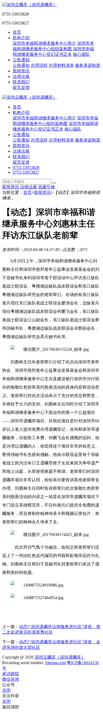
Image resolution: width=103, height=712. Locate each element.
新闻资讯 (21, 71)
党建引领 (46, 187)
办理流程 (39, 65)
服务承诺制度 (87, 65)
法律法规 (21, 76)
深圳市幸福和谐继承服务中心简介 (44, 43)
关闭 (6, 690)
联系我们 (21, 82)
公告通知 (21, 60)
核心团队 (81, 54)
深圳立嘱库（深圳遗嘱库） (60, 657)
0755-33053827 (26, 172)
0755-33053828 (26, 167)
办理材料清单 (61, 65)
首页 (17, 32)
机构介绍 (21, 38)
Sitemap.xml (55, 662)
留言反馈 (21, 87)
